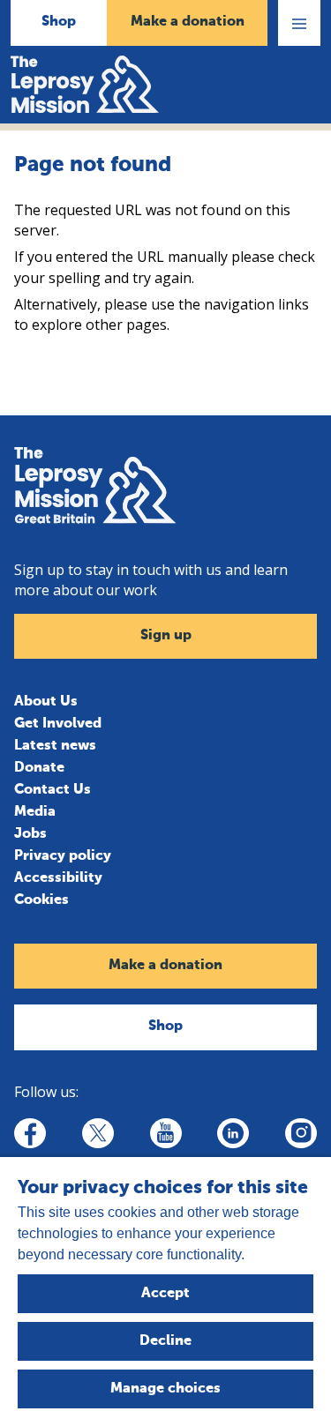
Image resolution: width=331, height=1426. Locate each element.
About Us (46, 702)
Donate (39, 768)
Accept (165, 1294)
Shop (58, 22)
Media (35, 812)
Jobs (30, 834)
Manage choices (165, 1389)
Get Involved (58, 724)
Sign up (166, 636)
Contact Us (52, 790)
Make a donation (187, 22)
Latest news (55, 746)
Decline (165, 1341)
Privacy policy (62, 856)
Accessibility (58, 878)
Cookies (41, 900)
